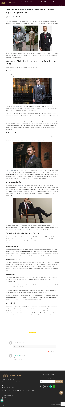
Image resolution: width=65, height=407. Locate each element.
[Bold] (14, 346)
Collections (41, 1)
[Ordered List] (22, 346)
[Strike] (20, 346)
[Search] (63, 5)
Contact (60, 5)
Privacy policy (7, 397)
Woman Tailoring (48, 1)
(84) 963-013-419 (9, 390)
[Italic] (16, 346)
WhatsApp (28, 390)
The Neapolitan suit (10, 170)
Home (22, 1)
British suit (16, 106)
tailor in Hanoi (31, 316)
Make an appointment (58, 1)
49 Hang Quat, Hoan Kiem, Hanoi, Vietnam (14, 385)
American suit (20, 185)
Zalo (5, 392)
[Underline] (18, 346)
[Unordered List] (23, 346)
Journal (35, 1)
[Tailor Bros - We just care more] (8, 2)
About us (27, 1)
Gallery (31, 1)
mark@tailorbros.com (8, 395)
